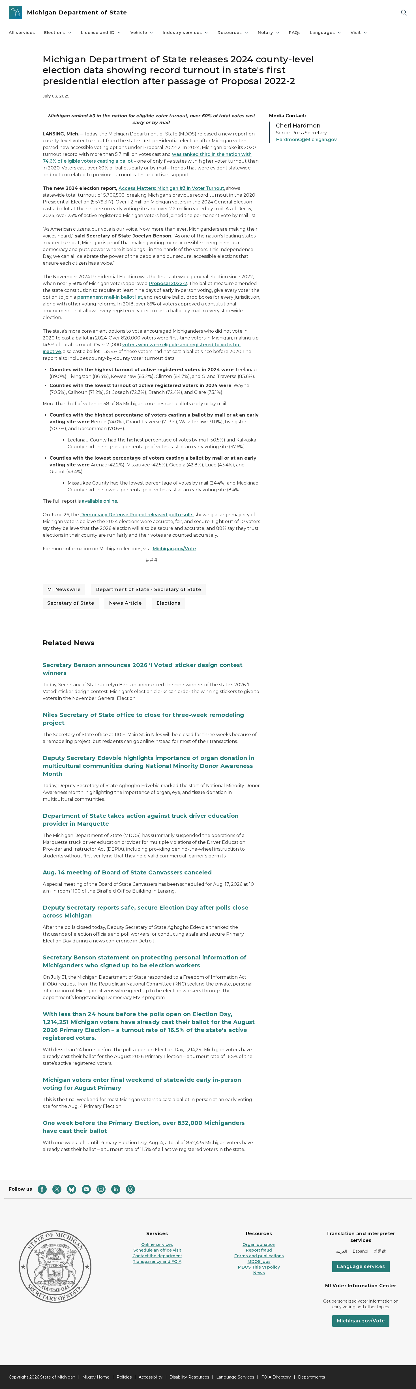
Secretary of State (70, 603)
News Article (125, 603)
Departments (311, 1377)
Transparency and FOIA (157, 1261)
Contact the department (157, 1255)
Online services (157, 1244)
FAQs (295, 32)
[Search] (403, 12)
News (259, 1272)
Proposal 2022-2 (168, 283)
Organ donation (259, 1244)
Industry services (182, 32)
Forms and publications (259, 1255)
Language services (361, 1266)
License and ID (97, 32)
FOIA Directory (276, 1377)
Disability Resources (189, 1377)
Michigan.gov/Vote (174, 548)
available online (99, 501)
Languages (322, 32)
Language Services (235, 1377)
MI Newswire (64, 589)
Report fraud (259, 1250)
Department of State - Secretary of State (148, 589)
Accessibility (150, 1377)
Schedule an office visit (157, 1250)
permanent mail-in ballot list (109, 297)
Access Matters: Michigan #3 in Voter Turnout (171, 188)
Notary (265, 32)
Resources (230, 32)
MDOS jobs (259, 1261)
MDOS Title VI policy (259, 1267)
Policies (124, 1377)
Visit (356, 32)
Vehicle (138, 32)
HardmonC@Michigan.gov (306, 139)
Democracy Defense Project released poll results (137, 514)
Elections (54, 32)
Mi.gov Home (96, 1377)
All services (22, 32)
